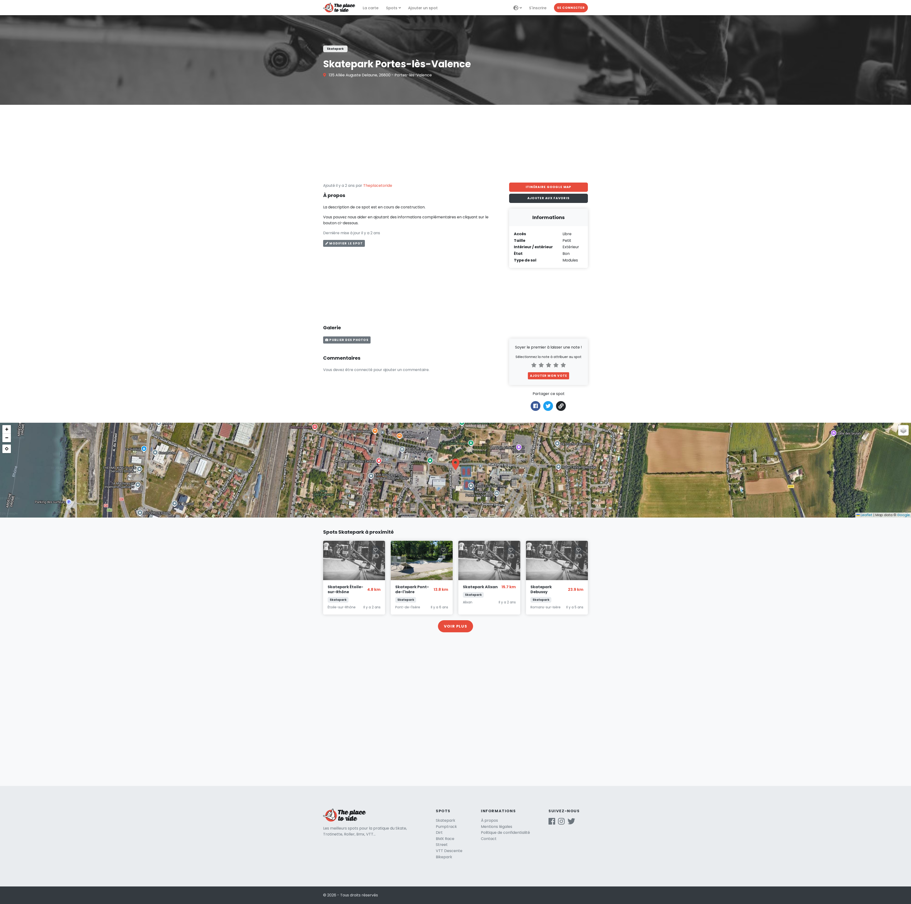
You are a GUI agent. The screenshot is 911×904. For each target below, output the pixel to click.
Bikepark (444, 857)
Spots (391, 8)
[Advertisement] (455, 143)
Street (442, 844)
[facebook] (551, 823)
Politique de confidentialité (505, 832)
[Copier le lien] (561, 406)
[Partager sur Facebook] (535, 405)
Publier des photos (348, 340)
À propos (489, 820)
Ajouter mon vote (548, 376)
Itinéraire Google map (549, 187)
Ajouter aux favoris (548, 198)
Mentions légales (496, 826)
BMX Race (445, 838)
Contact (489, 838)
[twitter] (571, 823)
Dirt (439, 832)
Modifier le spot (345, 243)
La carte (370, 8)
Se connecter (571, 8)
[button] (455, 464)
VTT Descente (449, 851)
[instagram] (561, 823)
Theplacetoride (377, 185)
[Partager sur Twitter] (548, 405)
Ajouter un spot (423, 8)
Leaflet (866, 515)
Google (903, 515)
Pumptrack (446, 826)
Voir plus (455, 626)
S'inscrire (537, 8)
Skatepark (445, 820)
